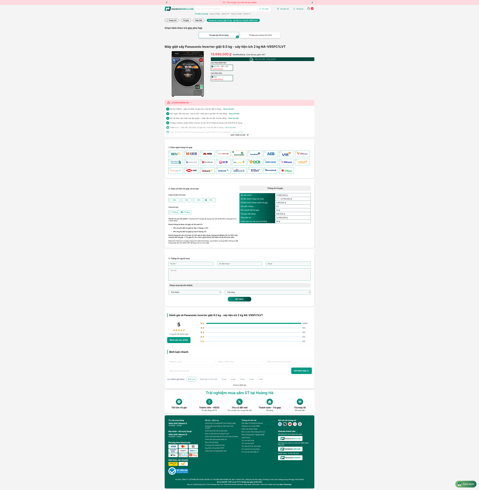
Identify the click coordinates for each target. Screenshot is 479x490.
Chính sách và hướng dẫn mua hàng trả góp (220, 423)
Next (312, 2)
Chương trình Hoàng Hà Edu (215, 445)
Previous (167, 2)
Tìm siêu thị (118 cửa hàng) (251, 446)
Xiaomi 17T (225, 14)
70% (278, 199)
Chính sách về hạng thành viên (216, 451)
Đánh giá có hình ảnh (208, 379)
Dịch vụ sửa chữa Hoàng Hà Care (253, 432)
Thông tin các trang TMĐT (250, 426)
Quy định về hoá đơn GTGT (214, 448)
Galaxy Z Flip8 (215, 14)
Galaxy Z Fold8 (236, 14)
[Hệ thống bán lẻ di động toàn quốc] (290, 438)
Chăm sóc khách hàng (249, 429)
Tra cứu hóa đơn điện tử (249, 452)
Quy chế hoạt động (211, 442)
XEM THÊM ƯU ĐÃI (238, 135)
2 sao (251, 379)
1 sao (260, 379)
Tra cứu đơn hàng (247, 440)
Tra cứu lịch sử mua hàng (250, 449)
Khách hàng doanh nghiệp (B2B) (252, 435)
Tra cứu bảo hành (247, 443)
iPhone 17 (246, 14)
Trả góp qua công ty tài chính (260, 35)
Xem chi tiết (228, 109)
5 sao (224, 379)
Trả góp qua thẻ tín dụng (218, 35)
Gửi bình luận (300, 371)
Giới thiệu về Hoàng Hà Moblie (252, 423)
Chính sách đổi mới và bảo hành (216, 431)
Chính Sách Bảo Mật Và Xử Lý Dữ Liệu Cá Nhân (221, 436)
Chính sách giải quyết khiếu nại (216, 439)
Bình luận (191, 379)
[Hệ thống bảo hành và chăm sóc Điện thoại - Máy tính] (290, 449)
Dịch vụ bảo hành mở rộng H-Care (217, 434)
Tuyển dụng (245, 437)
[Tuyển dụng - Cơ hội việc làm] (290, 457)
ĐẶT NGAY (239, 299)
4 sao (233, 379)
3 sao (242, 379)
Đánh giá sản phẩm (179, 340)
